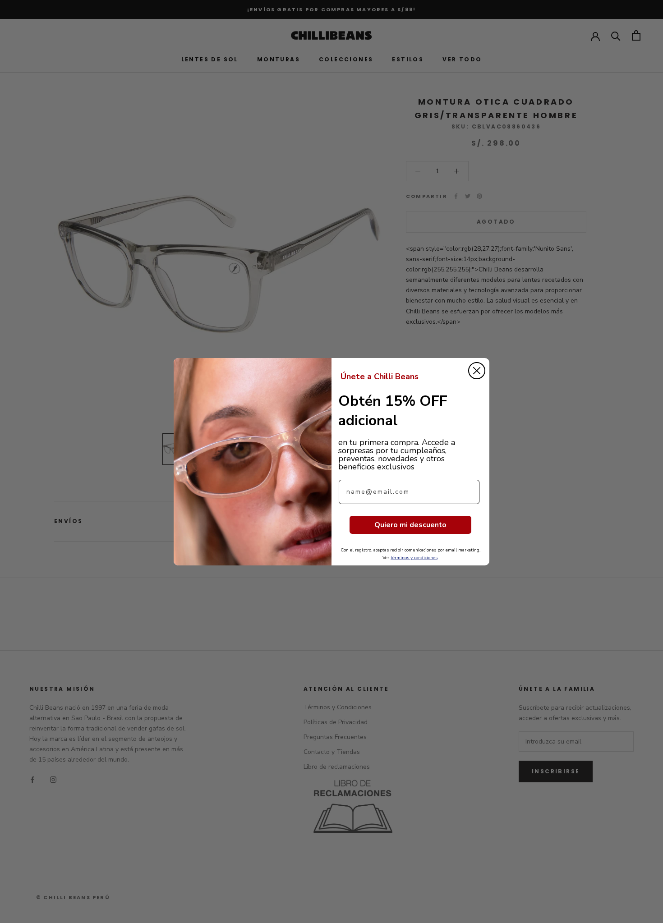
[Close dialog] (477, 371)
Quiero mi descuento (410, 525)
